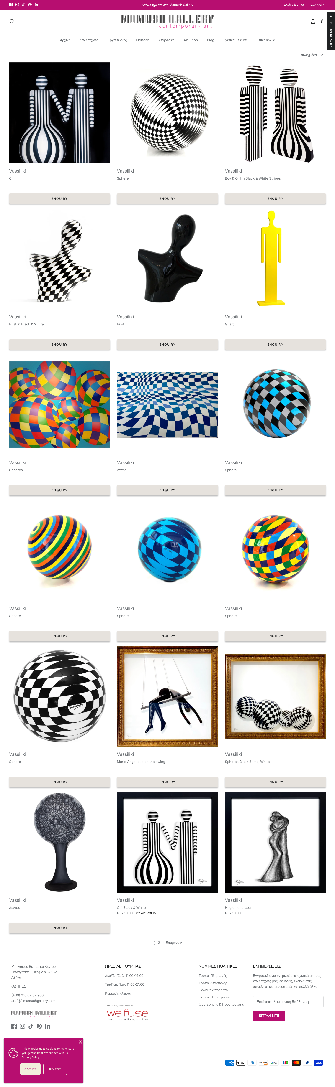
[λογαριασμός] (312, 21)
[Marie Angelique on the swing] (167, 696)
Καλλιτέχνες (89, 40)
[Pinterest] (30, 4)
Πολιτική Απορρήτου (214, 990)
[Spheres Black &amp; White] (275, 696)
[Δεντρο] (59, 842)
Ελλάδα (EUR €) (294, 4)
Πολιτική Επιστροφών (215, 997)
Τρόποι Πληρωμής (213, 975)
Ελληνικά (316, 4)
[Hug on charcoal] (275, 842)
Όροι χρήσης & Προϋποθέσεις (221, 1004)
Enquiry (60, 199)
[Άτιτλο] (167, 404)
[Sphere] (167, 112)
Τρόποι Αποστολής (213, 983)
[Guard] (275, 258)
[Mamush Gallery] (167, 21)
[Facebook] (11, 4)
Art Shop (190, 40)
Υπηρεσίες (166, 40)
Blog (210, 40)
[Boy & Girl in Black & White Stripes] (275, 112)
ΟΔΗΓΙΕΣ (18, 986)
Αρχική (65, 40)
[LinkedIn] (36, 4)
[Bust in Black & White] (59, 258)
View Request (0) (331, 31)
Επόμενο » (173, 942)
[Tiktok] (23, 4)
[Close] (80, 1041)
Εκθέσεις (142, 40)
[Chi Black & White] (167, 842)
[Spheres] (59, 404)
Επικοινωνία (266, 40)
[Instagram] (17, 4)
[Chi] (59, 112)
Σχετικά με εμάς (235, 40)
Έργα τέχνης (117, 40)
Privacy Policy (30, 1057)
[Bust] (167, 258)
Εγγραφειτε (269, 1015)
